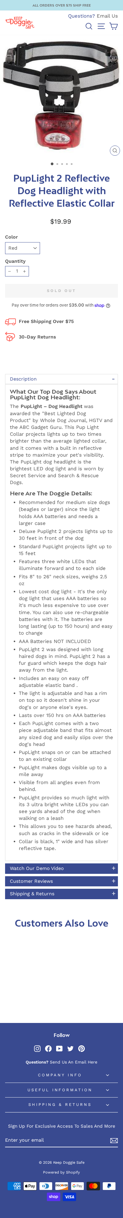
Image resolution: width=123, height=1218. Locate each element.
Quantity (15, 261)
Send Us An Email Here (73, 1062)
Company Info (60, 1075)
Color (11, 237)
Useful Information (60, 1090)
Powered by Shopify (61, 1172)
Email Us (107, 16)
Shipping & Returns (60, 1104)
